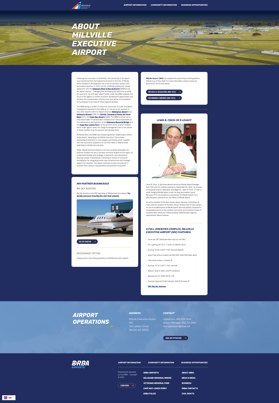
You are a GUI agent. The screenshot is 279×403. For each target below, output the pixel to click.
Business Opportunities (194, 5)
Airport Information (135, 5)
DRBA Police (149, 393)
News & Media (188, 378)
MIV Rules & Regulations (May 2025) (162, 92)
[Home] (81, 5)
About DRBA (188, 373)
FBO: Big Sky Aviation (157, 286)
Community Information (164, 5)
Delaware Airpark (84, 114)
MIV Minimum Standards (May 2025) (161, 98)
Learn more (124, 385)
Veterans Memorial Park (156, 383)
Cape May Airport (97, 117)
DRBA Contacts (190, 388)
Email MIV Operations (173, 338)
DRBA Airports (151, 373)
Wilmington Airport (120, 112)
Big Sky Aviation (85, 241)
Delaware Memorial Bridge (118, 122)
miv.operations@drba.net (176, 326)
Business (186, 383)
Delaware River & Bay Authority (106, 89)
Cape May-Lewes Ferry (90, 125)
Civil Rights (188, 393)
